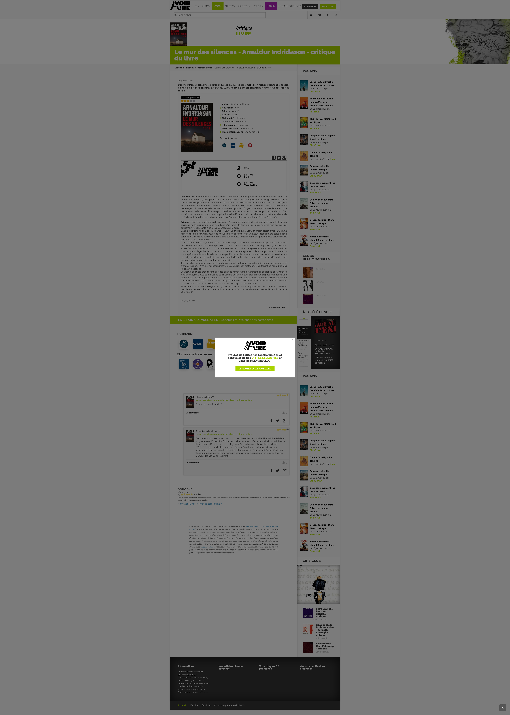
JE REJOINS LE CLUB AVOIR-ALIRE (255, 369)
